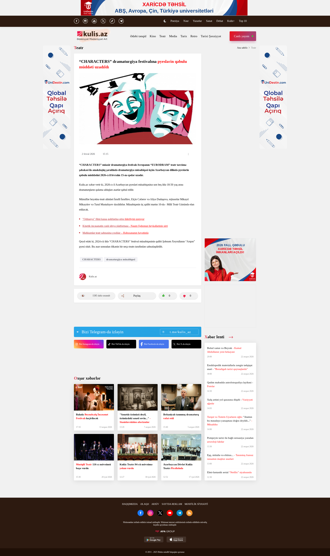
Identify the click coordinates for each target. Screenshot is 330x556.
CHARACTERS (91, 259)
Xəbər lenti (215, 337)
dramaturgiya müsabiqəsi (120, 259)
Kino (153, 36)
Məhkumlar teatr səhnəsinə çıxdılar (115, 232)
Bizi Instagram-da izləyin (89, 344)
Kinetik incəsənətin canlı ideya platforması (125, 225)
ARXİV (155, 504)
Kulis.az (93, 276)
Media (173, 36)
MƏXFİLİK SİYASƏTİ (196, 504)
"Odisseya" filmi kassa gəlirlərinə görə (113, 219)
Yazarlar (197, 20)
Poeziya (174, 20)
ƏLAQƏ (144, 504)
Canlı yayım (241, 36)
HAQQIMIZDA (130, 504)
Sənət (209, 20)
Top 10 (243, 20)
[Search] (254, 21)
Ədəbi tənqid (138, 36)
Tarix (183, 36)
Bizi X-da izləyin (183, 344)
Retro (193, 36)
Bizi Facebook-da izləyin (154, 344)
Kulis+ (231, 20)
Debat (219, 20)
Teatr (162, 36)
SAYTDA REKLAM (172, 504)
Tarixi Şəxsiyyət (211, 36)
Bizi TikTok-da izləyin (121, 344)
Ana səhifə (242, 47)
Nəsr (186, 20)
